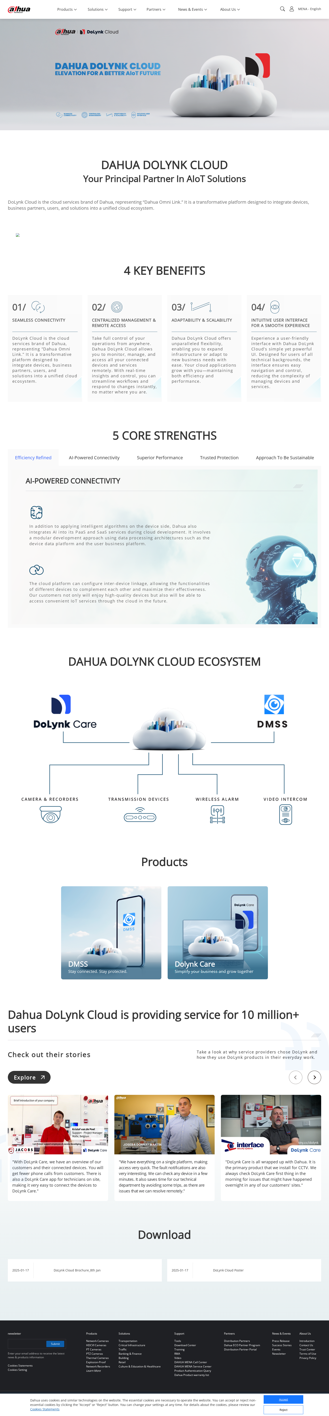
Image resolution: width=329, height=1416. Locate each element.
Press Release (281, 1341)
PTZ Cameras (94, 1354)
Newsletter (279, 1354)
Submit (55, 1344)
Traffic (123, 1349)
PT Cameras (93, 1349)
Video (177, 1358)
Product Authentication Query (192, 1371)
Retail (122, 1362)
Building (124, 1358)
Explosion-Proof (96, 1362)
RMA (177, 1354)
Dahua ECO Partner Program (242, 1345)
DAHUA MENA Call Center (190, 1362)
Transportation (128, 1341)
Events (276, 1349)
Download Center (185, 1345)
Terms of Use (307, 1354)
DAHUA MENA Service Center (193, 1366)
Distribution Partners (237, 1341)
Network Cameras (97, 1341)
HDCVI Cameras (96, 1345)
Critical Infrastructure (132, 1345)
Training (179, 1349)
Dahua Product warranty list (191, 1375)
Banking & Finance (130, 1354)
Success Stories (282, 1345)
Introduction (306, 1341)
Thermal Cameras (97, 1358)
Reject (284, 1410)
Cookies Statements (45, 1409)
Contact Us (306, 1345)
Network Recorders (98, 1366)
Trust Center (307, 1349)
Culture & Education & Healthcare (140, 1366)
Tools (177, 1341)
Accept (283, 1400)
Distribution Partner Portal (240, 1349)
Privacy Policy (307, 1358)
